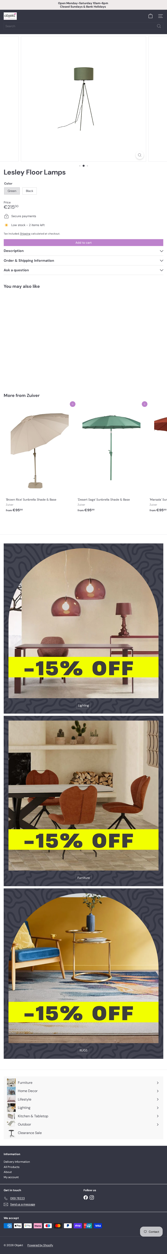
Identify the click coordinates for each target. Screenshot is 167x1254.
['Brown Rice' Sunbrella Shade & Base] (39, 459)
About (8, 1172)
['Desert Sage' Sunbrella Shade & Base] (111, 459)
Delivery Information (17, 1162)
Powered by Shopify (40, 1245)
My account (11, 1177)
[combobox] (83, 26)
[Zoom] (140, 155)
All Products (12, 1167)
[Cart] (150, 16)
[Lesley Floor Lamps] (31, 338)
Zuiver (33, 395)
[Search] (159, 26)
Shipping (25, 233)
